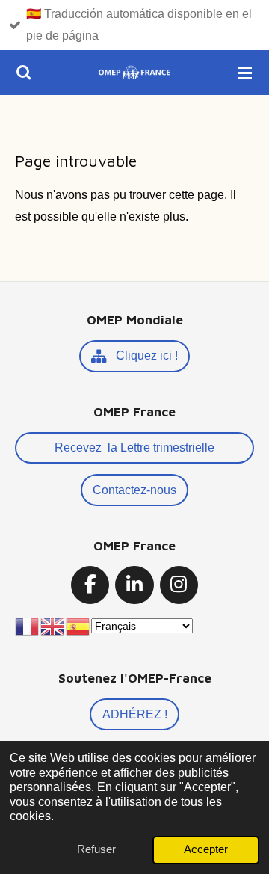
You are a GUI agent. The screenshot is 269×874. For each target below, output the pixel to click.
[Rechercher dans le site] (23, 72)
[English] (53, 626)
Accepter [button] (206, 849)
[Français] (27, 626)
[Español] (78, 626)
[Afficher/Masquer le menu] (245, 72)
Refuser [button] (96, 849)
